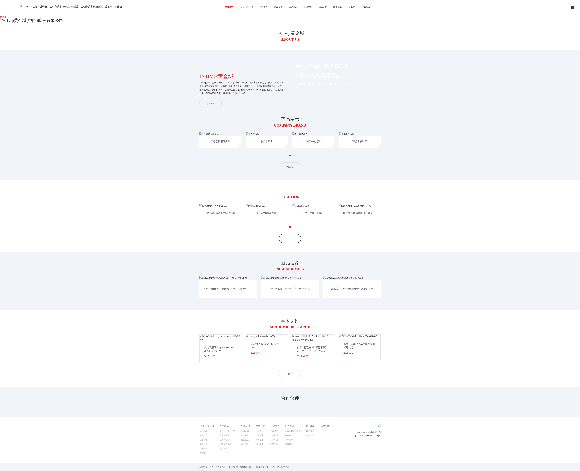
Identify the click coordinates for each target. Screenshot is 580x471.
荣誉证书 (260, 435)
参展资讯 (245, 435)
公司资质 (260, 431)
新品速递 (245, 440)
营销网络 (308, 7)
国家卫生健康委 (262, 467)
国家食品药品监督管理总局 (241, 467)
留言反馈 (310, 435)
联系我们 (337, 7)
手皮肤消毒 (224, 435)
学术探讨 (245, 444)
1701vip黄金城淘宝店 (280, 467)
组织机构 (203, 448)
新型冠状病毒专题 (293, 431)
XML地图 (376, 435)
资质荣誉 (293, 7)
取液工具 (223, 448)
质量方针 (203, 444)
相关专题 (323, 7)
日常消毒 (289, 440)
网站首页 (229, 7)
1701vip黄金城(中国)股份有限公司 (31, 20)
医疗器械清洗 (225, 440)
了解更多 (210, 104)
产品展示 (263, 7)
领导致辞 (203, 431)
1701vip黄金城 (246, 7)
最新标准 (289, 444)
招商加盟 (274, 431)
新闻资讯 (278, 7)
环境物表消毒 (225, 444)
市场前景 (274, 435)
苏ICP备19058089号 (363, 435)
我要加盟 (274, 444)
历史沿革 (203, 435)
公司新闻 (245, 431)
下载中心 (367, 7)
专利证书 (260, 440)
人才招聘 (352, 7)
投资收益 (274, 440)
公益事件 (203, 440)
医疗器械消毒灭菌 (227, 431)
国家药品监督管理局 (218, 467)
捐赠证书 (260, 444)
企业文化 (203, 453)
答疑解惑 (289, 435)
